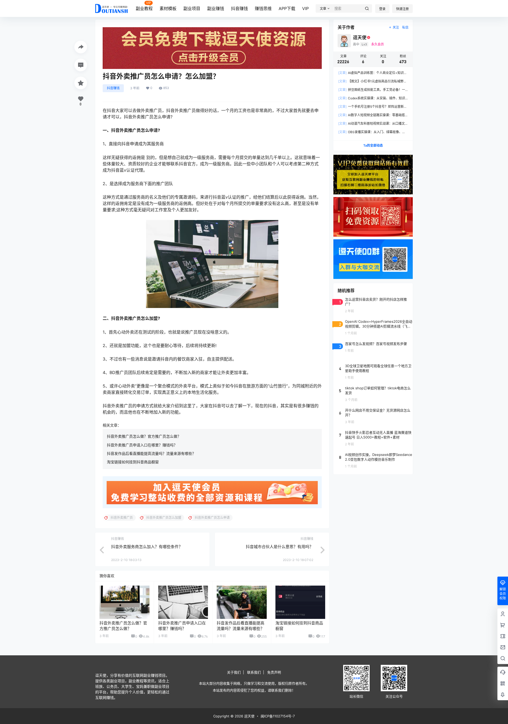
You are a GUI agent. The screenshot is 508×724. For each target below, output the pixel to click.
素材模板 (168, 8)
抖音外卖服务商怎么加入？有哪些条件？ (147, 546)
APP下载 (287, 8)
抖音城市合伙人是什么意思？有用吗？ (279, 546)
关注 (396, 27)
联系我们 (254, 672)
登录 (382, 9)
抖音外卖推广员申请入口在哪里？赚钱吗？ (142, 445)
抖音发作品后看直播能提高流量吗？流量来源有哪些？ (151, 453)
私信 (405, 27)
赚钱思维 (263, 8)
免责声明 (274, 672)
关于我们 (234, 672)
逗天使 (249, 716)
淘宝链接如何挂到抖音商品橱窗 (133, 462)
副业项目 (191, 8)
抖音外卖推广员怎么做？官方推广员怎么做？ (144, 436)
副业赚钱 (215, 8)
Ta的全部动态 (373, 145)
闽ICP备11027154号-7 (278, 716)
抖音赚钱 (239, 8)
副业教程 (144, 8)
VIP (305, 8)
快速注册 (402, 9)
